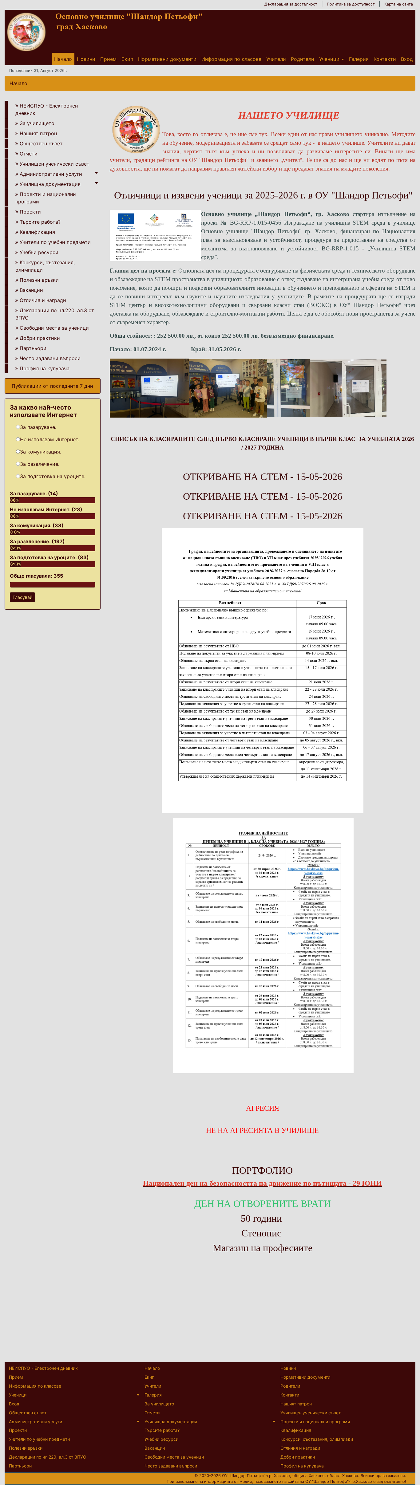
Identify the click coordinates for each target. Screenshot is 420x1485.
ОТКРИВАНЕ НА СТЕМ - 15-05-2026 (262, 476)
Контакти (385, 59)
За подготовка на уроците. (52, 476)
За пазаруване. (38, 427)
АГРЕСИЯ (262, 1108)
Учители (276, 59)
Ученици (329, 59)
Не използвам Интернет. (49, 439)
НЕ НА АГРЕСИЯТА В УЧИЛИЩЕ (262, 1130)
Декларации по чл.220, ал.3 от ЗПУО (54, 314)
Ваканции (31, 290)
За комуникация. (40, 452)
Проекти (30, 212)
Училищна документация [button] (50, 184)
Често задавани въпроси (50, 358)
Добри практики (40, 338)
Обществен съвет (41, 143)
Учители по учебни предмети (55, 242)
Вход (407, 59)
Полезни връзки (39, 280)
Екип (127, 59)
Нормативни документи (167, 59)
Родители (302, 59)
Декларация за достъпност (290, 4)
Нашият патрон (38, 133)
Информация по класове (231, 59)
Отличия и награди (43, 300)
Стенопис (261, 1233)
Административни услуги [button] (51, 174)
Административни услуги (35, 1421)
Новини (86, 59)
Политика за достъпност (351, 4)
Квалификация (37, 232)
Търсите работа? (40, 222)
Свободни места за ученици (54, 328)
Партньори (33, 348)
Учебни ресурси (39, 252)
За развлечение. (39, 464)
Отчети (29, 154)
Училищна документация (171, 1421)
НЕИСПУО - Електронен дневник (46, 109)
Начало (63, 59)
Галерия (359, 59)
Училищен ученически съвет (54, 164)
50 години (261, 1218)
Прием (108, 59)
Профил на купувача (44, 368)
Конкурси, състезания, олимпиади (45, 266)
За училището (37, 123)
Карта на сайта (398, 4)
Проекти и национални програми (45, 198)
